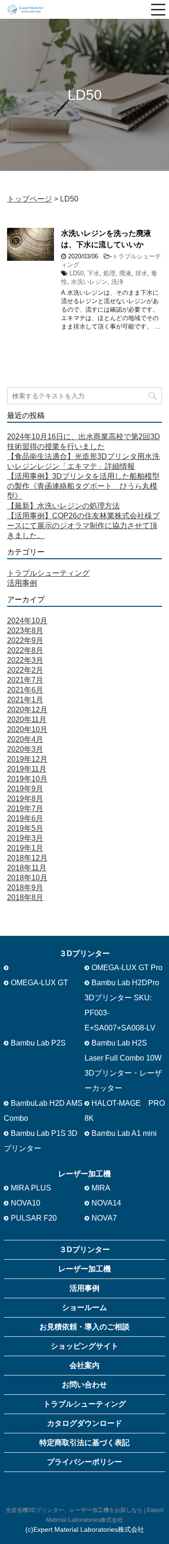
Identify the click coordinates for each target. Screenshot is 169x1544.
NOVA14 (106, 1203)
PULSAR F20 (34, 1218)
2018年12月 (27, 858)
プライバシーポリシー (84, 1462)
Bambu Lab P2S (38, 1043)
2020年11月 (26, 720)
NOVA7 (104, 1218)
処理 (109, 273)
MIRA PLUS (31, 1188)
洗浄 (117, 281)
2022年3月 (25, 660)
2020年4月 (25, 739)
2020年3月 (25, 749)
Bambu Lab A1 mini (124, 1133)
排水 (141, 273)
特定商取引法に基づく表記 (84, 1443)
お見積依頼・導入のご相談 (84, 1327)
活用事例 (22, 583)
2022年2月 (25, 670)
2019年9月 (25, 789)
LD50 (76, 273)
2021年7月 (25, 680)
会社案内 (84, 1365)
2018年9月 (25, 888)
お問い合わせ (84, 1385)
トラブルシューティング (48, 573)
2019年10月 (27, 779)
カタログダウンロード (84, 1423)
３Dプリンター (84, 1250)
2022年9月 (25, 640)
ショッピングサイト (84, 1346)
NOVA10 (25, 1203)
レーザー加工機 (84, 1269)
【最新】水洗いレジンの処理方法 (63, 506)
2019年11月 (26, 769)
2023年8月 (25, 631)
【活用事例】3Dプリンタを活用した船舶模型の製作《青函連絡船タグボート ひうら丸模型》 (83, 486)
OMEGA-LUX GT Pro (127, 968)
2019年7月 (25, 808)
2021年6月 (25, 690)
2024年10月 (27, 621)
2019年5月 (25, 828)
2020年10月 (27, 729)
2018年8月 (25, 897)
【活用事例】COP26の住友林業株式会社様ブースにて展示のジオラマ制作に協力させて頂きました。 (83, 525)
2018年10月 (27, 878)
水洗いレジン (89, 281)
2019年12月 (27, 759)
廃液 (125, 273)
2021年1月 (25, 700)
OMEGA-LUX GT (39, 983)
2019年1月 (25, 848)
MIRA (101, 1188)
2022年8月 (25, 650)
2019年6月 (25, 818)
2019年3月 (25, 838)
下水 (93, 273)
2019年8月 (25, 799)
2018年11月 (26, 868)
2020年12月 (27, 710)
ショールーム (84, 1307)
